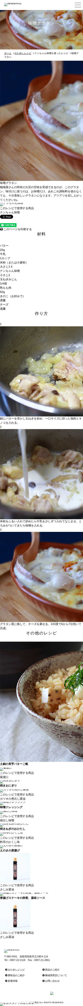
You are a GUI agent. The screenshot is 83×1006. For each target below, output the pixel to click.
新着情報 (12, 981)
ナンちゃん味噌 (10, 212)
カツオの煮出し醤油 (12, 798)
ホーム (7, 53)
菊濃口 (4, 777)
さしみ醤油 (7, 889)
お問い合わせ (52, 981)
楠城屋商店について (56, 975)
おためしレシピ (23, 53)
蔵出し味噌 (7, 820)
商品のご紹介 (52, 969)
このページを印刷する (17, 229)
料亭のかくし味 (10, 842)
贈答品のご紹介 (16, 975)
